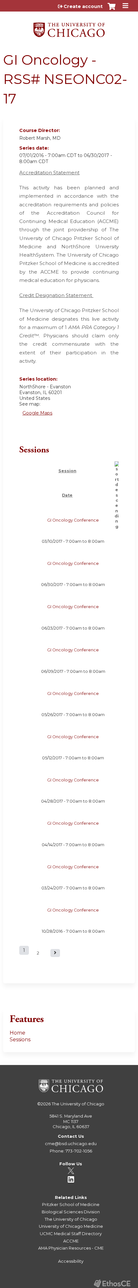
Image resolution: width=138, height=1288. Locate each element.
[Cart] (112, 9)
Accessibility (70, 1261)
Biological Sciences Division (71, 1211)
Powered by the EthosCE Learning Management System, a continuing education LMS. (112, 1283)
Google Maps (37, 413)
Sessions (20, 1039)
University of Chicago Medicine (71, 1226)
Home (17, 1033)
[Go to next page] (55, 953)
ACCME (71, 1240)
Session (67, 470)
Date (67, 495)
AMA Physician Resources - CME (71, 1248)
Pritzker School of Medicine (70, 1204)
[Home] (69, 27)
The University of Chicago (78, 1103)
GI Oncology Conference (73, 520)
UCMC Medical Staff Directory (71, 1233)
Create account (83, 6)
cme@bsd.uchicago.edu (71, 1143)
